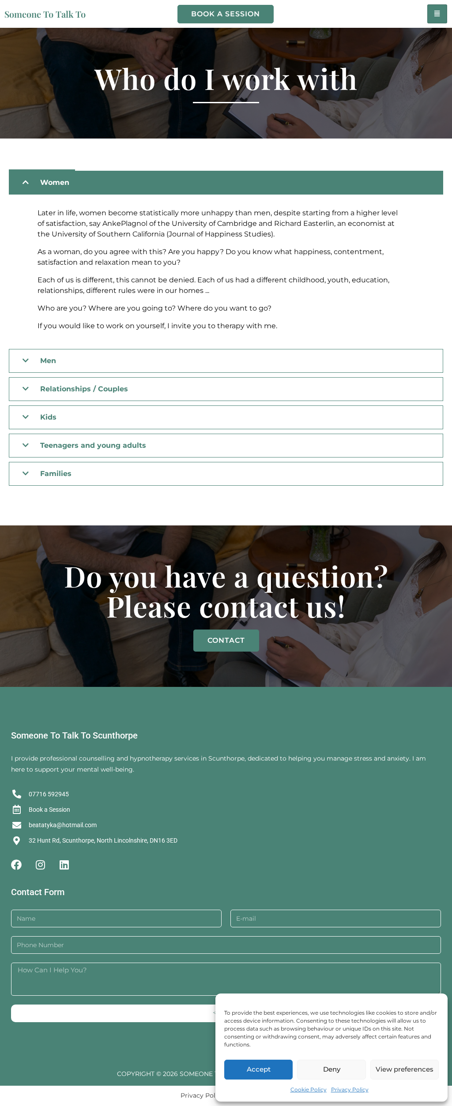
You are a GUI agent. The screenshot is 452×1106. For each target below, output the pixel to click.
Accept (259, 1069)
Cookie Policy (308, 1089)
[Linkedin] (64, 864)
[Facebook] (16, 864)
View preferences (404, 1069)
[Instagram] (40, 864)
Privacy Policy (350, 1089)
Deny (331, 1069)
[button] (226, 183)
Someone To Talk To (45, 14)
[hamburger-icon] (437, 13)
